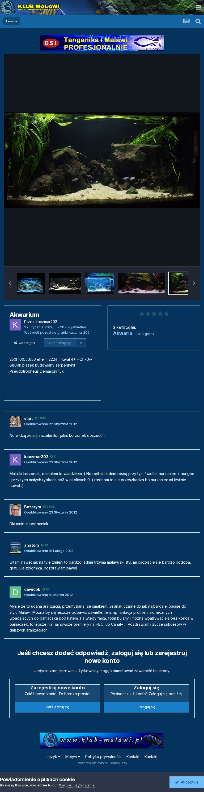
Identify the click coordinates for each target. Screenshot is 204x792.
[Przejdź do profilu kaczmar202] (15, 324)
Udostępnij (26, 343)
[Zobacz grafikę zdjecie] (31, 283)
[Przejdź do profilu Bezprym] (15, 510)
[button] (10, 283)
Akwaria (123, 333)
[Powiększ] (102, 160)
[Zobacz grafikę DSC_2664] (65, 283)
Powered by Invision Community (102, 763)
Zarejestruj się (57, 707)
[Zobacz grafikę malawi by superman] (141, 283)
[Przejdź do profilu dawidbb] (15, 592)
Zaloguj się (146, 707)
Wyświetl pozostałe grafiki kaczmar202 (57, 332)
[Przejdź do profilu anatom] (15, 548)
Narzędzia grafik (174, 257)
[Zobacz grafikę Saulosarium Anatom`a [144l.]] (99, 283)
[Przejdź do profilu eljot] (15, 421)
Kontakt (132, 756)
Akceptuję (188, 782)
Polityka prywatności (103, 756)
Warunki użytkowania (77, 785)
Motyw (71, 756)
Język (52, 756)
